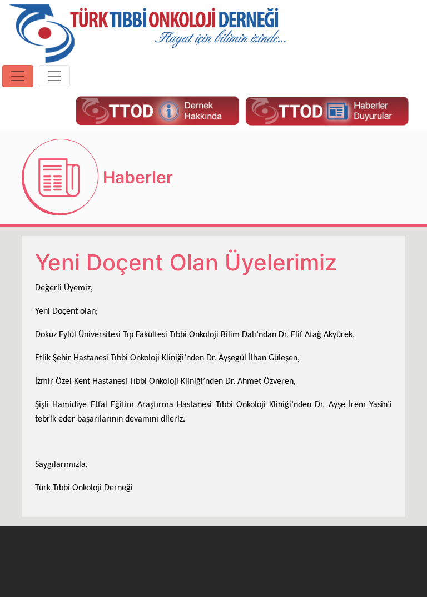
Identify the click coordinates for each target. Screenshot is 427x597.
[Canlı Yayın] (157, 110)
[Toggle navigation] (17, 76)
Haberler (138, 177)
